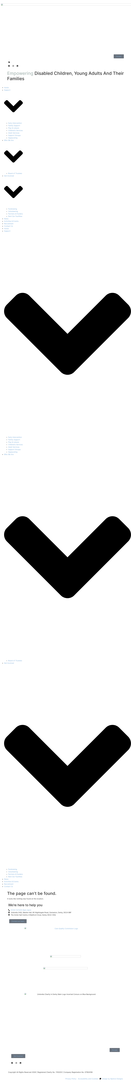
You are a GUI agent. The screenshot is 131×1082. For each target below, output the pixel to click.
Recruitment (8, 224)
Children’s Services (15, 130)
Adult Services (13, 133)
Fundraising (12, 209)
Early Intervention (15, 123)
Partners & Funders (15, 214)
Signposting (12, 138)
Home (6, 88)
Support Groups (14, 135)
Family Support (14, 125)
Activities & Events (11, 221)
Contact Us (8, 226)
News (6, 219)
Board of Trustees (15, 173)
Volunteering (13, 211)
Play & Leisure (13, 128)
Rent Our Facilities (15, 216)
